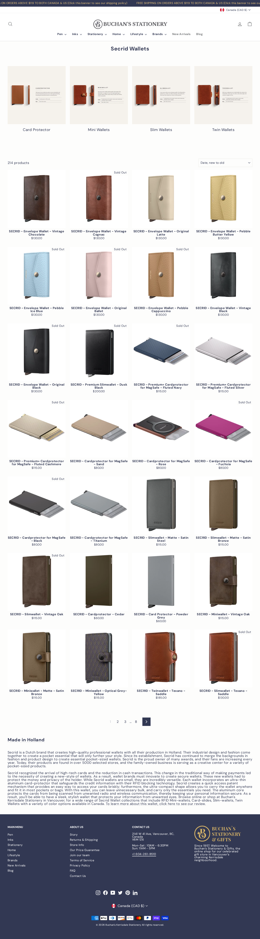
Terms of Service (82, 860)
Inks (75, 34)
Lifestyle (137, 34)
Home (117, 34)
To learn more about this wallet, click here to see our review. (156, 804)
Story (74, 835)
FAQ (72, 871)
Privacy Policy (80, 865)
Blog (199, 34)
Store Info (77, 845)
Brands (158, 34)
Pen (60, 34)
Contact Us (78, 876)
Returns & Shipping (84, 840)
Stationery (96, 34)
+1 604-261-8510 (144, 854)
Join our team (80, 855)
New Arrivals (181, 34)
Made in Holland (26, 739)
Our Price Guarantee (85, 850)
